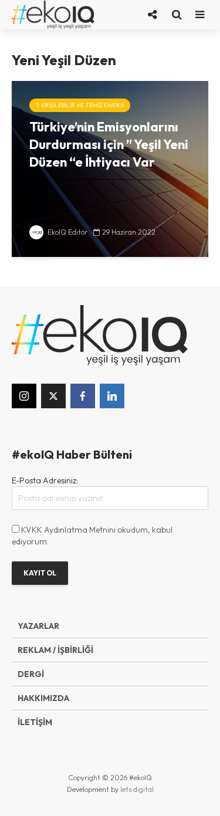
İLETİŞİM (35, 722)
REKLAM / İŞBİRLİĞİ (55, 650)
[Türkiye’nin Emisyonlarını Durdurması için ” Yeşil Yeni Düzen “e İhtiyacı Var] (110, 168)
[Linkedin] (112, 396)
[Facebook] (82, 396)
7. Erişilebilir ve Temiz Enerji (80, 105)
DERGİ (31, 674)
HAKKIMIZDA (43, 698)
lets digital (137, 789)
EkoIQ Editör (66, 232)
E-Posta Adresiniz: (45, 480)
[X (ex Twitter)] (53, 396)
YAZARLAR (38, 626)
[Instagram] (24, 396)
